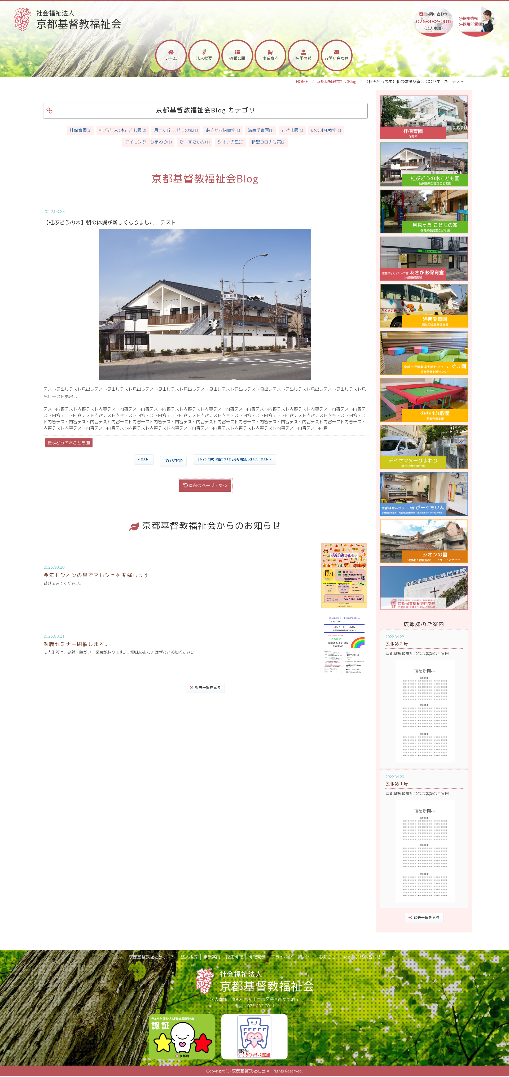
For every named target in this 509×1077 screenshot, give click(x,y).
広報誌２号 (396, 644)
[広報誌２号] (425, 711)
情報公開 (237, 58)
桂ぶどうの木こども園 (68, 443)
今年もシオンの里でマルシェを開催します (96, 575)
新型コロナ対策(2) (268, 142)
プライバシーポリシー (292, 957)
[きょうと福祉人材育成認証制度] (182, 1036)
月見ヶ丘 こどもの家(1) (176, 130)
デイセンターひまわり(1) (148, 142)
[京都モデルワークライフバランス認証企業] (254, 1036)
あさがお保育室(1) (223, 130)
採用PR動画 (472, 24)
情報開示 (256, 957)
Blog (345, 957)
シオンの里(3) (230, 142)
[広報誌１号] (425, 851)
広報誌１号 (396, 784)
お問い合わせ (337, 58)
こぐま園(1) (292, 130)
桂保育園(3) (80, 130)
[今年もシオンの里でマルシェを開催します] (344, 575)
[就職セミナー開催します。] (344, 644)
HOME (302, 82)
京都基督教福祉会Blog (336, 82)
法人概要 (204, 58)
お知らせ (327, 957)
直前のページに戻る (207, 485)
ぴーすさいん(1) (195, 142)
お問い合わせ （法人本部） (433, 21)
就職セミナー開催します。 (76, 644)
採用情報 (470, 18)
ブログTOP (173, 461)
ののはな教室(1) (326, 130)
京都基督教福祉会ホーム (152, 957)
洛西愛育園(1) (261, 130)
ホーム (171, 58)
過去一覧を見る (208, 688)
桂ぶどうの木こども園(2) (122, 130)
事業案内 (270, 58)
